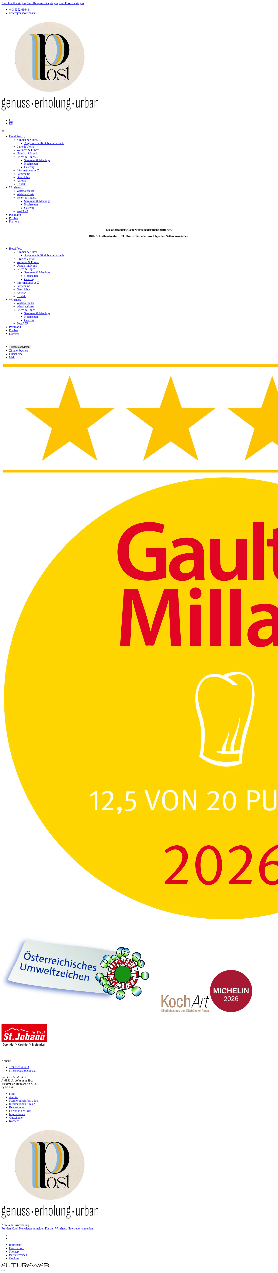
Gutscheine (23, 173)
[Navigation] (3, 131)
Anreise (21, 180)
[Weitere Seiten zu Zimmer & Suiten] (38, 140)
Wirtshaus (15, 187)
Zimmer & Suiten (27, 139)
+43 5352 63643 (19, 1067)
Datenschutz (16, 1248)
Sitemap (14, 1251)
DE (11, 120)
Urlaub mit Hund (27, 153)
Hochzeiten (31, 163)
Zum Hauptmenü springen (42, 3)
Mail (12, 357)
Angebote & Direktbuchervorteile (44, 143)
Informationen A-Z (28, 170)
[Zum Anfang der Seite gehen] (3, 1270)
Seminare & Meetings (37, 160)
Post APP (22, 211)
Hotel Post (15, 136)
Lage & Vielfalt (26, 146)
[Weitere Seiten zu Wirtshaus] (22, 188)
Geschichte (23, 177)
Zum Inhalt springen (14, 3)
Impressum (15, 1244)
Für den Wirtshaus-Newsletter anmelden (69, 1228)
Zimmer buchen (18, 350)
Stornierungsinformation (23, 1100)
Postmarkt (15, 214)
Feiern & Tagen (26, 156)
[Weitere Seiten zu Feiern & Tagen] (36, 157)
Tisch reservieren (20, 346)
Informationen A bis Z (22, 1104)
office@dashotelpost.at (22, 1070)
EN (11, 123)
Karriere (14, 221)
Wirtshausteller (25, 190)
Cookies (14, 1258)
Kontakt (21, 184)
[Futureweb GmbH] (25, 1266)
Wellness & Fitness (28, 150)
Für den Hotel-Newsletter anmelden (23, 1228)
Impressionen (17, 1114)
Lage (12, 1093)
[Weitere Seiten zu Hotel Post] (23, 137)
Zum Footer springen (71, 3)
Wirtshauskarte (25, 194)
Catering (29, 167)
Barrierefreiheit (18, 1255)
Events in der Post (20, 1110)
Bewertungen (17, 1107)
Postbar (13, 218)
